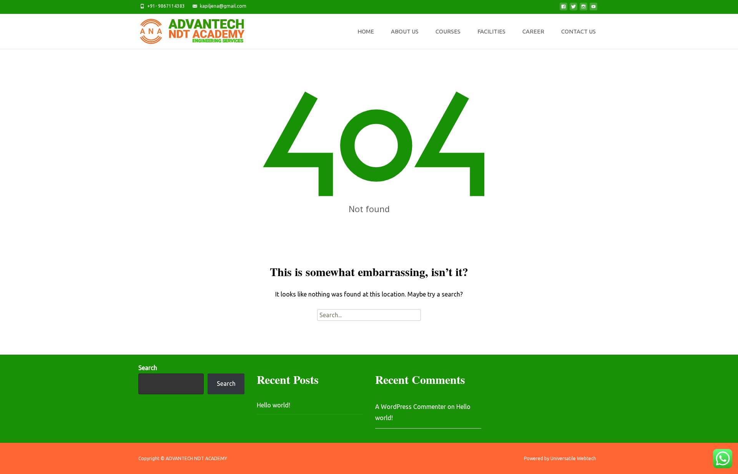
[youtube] (593, 8)
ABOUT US (405, 31)
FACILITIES (491, 31)
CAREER (533, 31)
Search (147, 367)
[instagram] (583, 8)
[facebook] (563, 8)
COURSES (447, 31)
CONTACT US (578, 31)
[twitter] (573, 8)
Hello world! (273, 405)
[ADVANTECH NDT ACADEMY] (186, 29)
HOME (365, 31)
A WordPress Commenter (410, 406)
